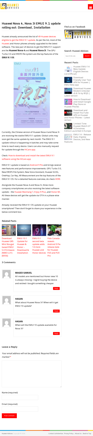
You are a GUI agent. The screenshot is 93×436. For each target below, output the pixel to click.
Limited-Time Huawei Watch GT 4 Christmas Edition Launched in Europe (77, 127)
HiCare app (29, 149)
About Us (78, 433)
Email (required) (10, 404)
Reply (56, 288)
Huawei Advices (7, 433)
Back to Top (87, 433)
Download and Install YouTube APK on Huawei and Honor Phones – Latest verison (77, 115)
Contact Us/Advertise (55, 433)
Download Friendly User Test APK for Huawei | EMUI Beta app (77, 81)
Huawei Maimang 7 (23, 191)
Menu (90, 6)
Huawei (5, 43)
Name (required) (10, 392)
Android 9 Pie (36, 165)
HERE (57, 179)
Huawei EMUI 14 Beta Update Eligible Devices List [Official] (76, 70)
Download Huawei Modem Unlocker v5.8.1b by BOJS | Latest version (77, 92)
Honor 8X (55, 191)
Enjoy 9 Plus (40, 191)
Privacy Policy (69, 433)
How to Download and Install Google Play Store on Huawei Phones (77, 103)
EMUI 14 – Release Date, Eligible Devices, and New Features (77, 138)
